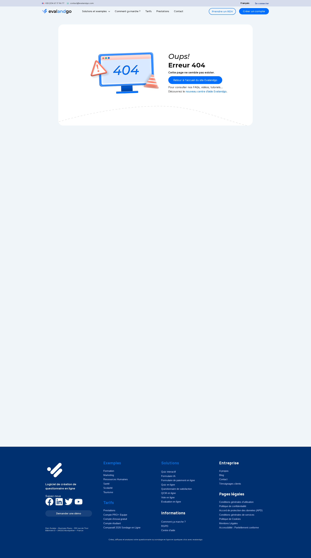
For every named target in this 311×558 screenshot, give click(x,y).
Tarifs (108, 502)
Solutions (170, 462)
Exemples (112, 462)
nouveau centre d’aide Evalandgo (206, 91)
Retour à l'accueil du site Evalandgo (195, 80)
